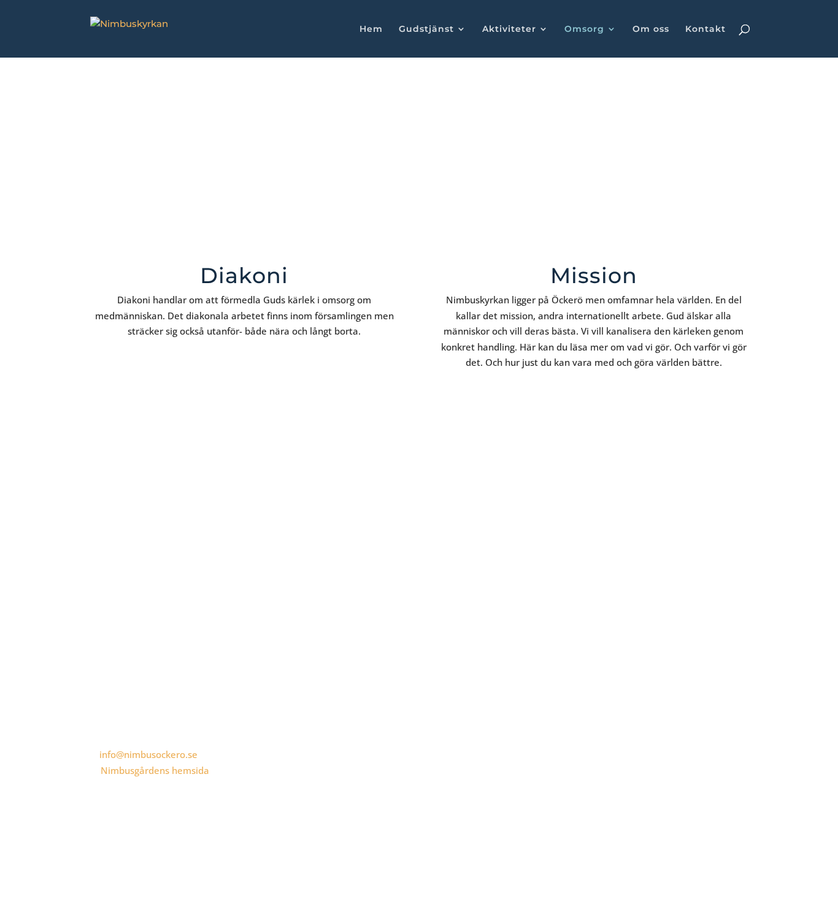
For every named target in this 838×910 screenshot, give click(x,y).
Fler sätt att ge (695, 568)
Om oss (650, 29)
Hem (371, 29)
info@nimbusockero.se (148, 754)
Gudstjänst (426, 29)
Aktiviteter (509, 29)
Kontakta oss (139, 568)
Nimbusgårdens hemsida (155, 770)
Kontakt (705, 29)
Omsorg (584, 29)
